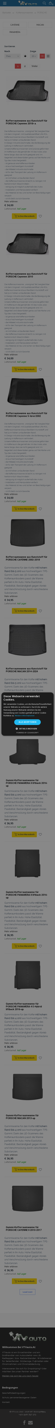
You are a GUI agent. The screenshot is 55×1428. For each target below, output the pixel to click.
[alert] (27, 714)
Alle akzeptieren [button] (27, 722)
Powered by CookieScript (27, 733)
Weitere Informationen (24, 715)
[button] (27, 728)
